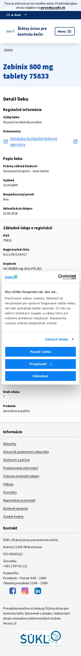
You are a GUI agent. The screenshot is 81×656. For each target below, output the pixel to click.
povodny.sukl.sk (53, 7)
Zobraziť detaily (56, 339)
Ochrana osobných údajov (21, 476)
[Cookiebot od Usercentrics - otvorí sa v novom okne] (58, 277)
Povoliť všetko (40, 352)
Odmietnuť (40, 376)
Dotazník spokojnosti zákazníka (26, 452)
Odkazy (8, 484)
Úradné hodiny (13, 516)
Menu (65, 31)
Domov (8, 49)
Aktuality (9, 443)
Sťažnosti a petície (16, 460)
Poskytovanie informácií (20, 468)
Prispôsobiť (38, 364)
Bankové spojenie (15, 508)
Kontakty (10, 492)
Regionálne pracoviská (19, 500)
